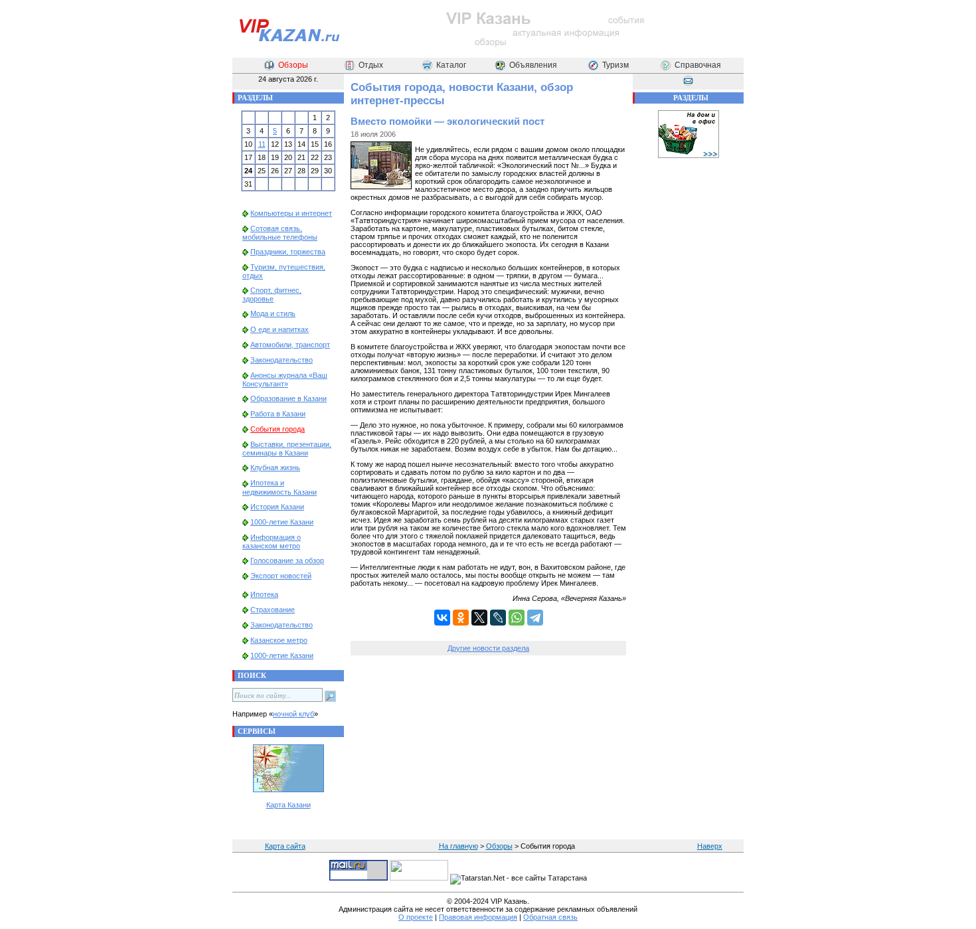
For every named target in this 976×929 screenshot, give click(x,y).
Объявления (533, 65)
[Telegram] (535, 618)
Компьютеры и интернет (291, 213)
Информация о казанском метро (271, 541)
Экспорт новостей (280, 576)
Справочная (698, 65)
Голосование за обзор (287, 560)
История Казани (277, 507)
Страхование (272, 610)
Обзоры (293, 65)
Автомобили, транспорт (290, 345)
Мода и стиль (272, 313)
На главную (458, 846)
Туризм (615, 65)
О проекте (415, 917)
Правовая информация (478, 917)
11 (262, 144)
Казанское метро (278, 640)
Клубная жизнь (275, 467)
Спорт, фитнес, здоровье (271, 294)
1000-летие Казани (281, 522)
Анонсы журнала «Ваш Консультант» (284, 379)
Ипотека (264, 594)
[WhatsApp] (517, 618)
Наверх (709, 846)
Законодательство (281, 360)
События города (277, 429)
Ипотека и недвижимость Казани (279, 487)
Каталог (451, 65)
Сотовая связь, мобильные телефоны (279, 232)
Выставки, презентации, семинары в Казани (286, 448)
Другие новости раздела (488, 648)
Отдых (371, 65)
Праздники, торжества (287, 252)
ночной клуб (293, 714)
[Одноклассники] (461, 618)
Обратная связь (550, 917)
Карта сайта (285, 846)
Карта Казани (288, 805)
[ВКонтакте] (442, 618)
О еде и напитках (279, 329)
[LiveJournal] (498, 618)
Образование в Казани (288, 398)
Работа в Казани (277, 414)
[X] (479, 618)
